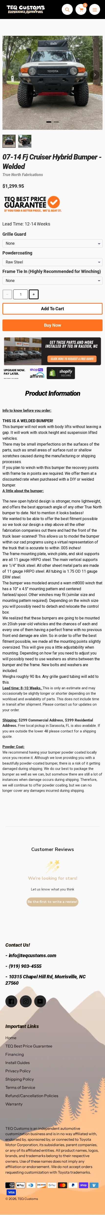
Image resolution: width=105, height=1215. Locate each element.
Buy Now (52, 325)
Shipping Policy (19, 1079)
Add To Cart (52, 308)
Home (10, 1037)
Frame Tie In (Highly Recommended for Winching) (51, 271)
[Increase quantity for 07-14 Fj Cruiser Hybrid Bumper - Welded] (34, 294)
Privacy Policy (18, 1070)
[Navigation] (94, 9)
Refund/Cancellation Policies (31, 1095)
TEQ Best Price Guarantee (28, 1046)
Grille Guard (14, 234)
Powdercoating (17, 252)
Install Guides (17, 1062)
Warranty (13, 1104)
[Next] (95, 75)
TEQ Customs (28, 1199)
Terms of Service (20, 1087)
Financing (14, 1054)
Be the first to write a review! (52, 901)
